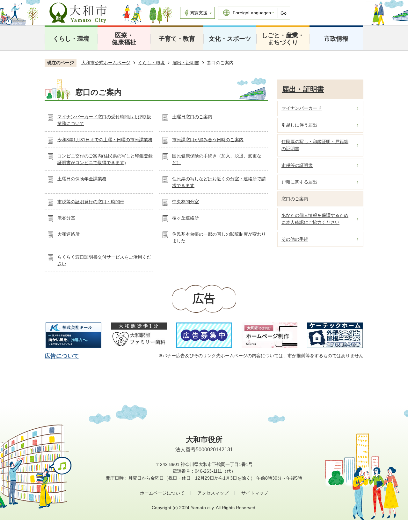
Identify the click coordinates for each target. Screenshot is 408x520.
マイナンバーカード (301, 108)
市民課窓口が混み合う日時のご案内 (208, 139)
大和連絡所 (68, 234)
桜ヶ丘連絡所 (185, 217)
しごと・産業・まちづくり (283, 38)
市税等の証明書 (297, 165)
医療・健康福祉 (124, 38)
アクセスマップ (213, 493)
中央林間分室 (185, 201)
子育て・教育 (177, 38)
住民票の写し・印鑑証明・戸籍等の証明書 (314, 145)
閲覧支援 (199, 12)
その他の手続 (294, 239)
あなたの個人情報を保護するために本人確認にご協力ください (314, 219)
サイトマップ (254, 493)
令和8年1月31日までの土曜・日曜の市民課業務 (104, 139)
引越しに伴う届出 (299, 125)
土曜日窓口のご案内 (192, 116)
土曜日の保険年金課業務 (81, 178)
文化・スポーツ (230, 38)
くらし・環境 (71, 38)
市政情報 (336, 38)
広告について (62, 356)
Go (283, 13)
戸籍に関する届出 (299, 181)
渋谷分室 (66, 217)
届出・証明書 (185, 62)
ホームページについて (162, 493)
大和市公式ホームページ (105, 62)
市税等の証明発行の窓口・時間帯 (90, 201)
